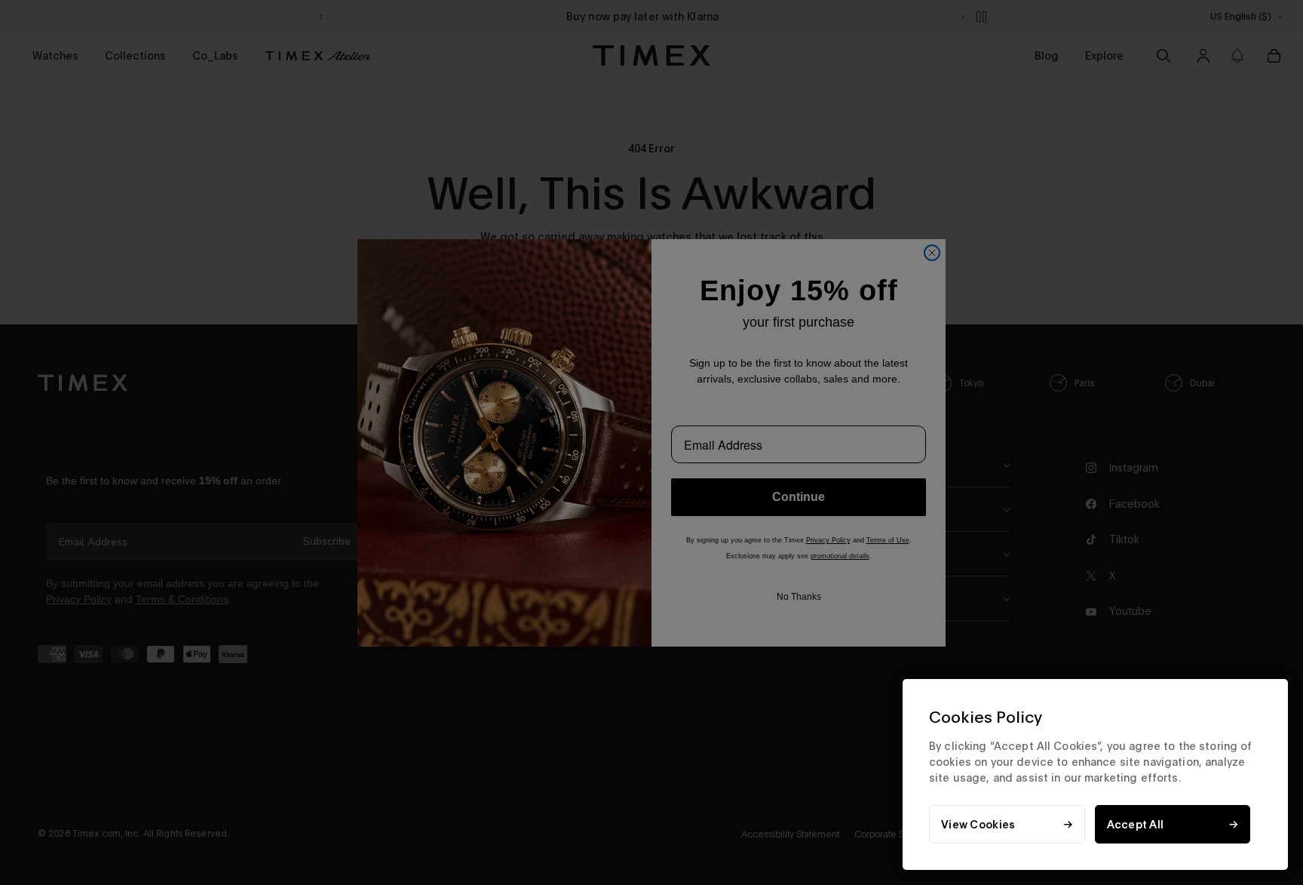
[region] (1095, 774)
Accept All (1135, 824)
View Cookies (978, 824)
